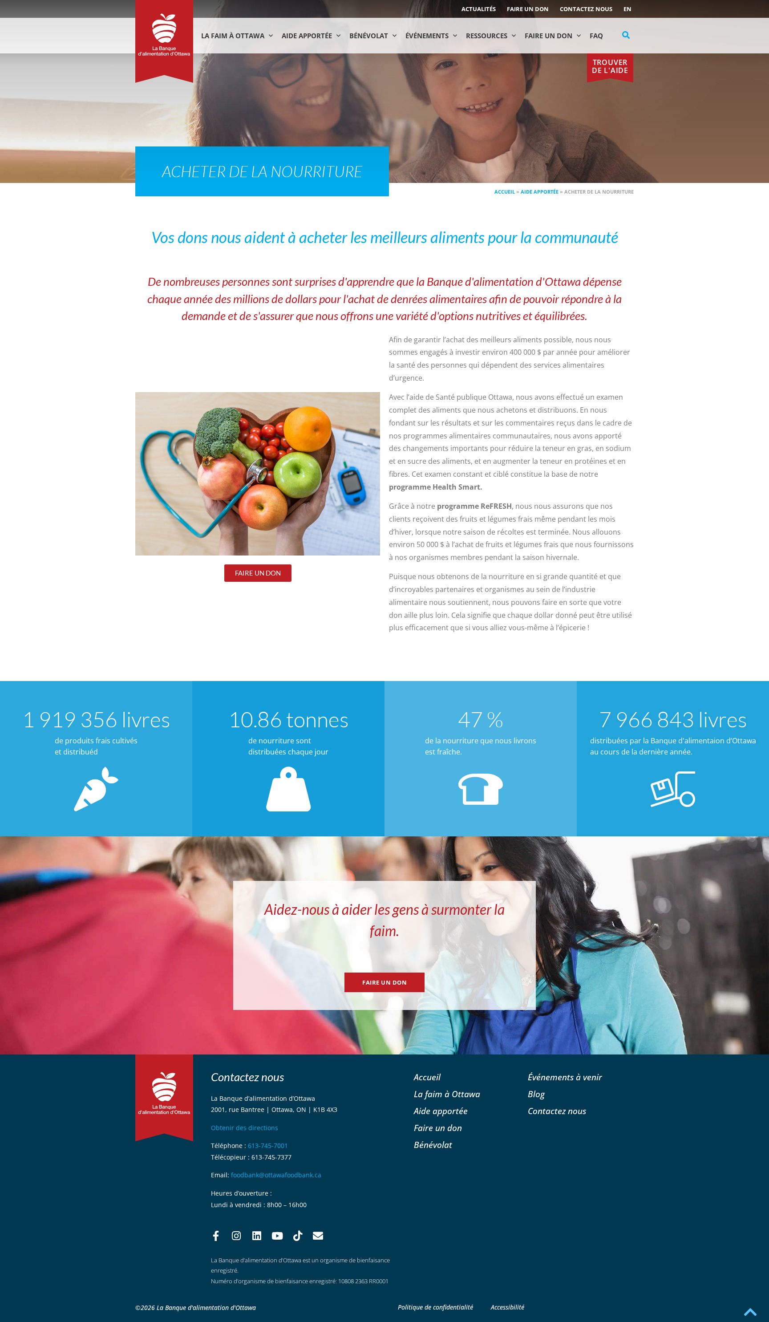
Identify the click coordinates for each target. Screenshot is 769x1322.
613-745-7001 (268, 1145)
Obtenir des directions (244, 1127)
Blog (536, 1094)
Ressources (486, 35)
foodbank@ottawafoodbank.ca (276, 1175)
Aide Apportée (307, 35)
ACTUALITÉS (478, 9)
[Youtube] (277, 1236)
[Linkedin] (257, 1236)
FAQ (596, 35)
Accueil (504, 191)
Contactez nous (586, 9)
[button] (626, 35)
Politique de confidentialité (435, 1307)
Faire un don (528, 9)
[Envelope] (318, 1236)
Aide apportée (540, 191)
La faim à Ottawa (232, 35)
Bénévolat (368, 35)
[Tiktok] (297, 1236)
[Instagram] (236, 1236)
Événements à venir (565, 1077)
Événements (427, 35)
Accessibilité (507, 1307)
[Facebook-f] (216, 1236)
